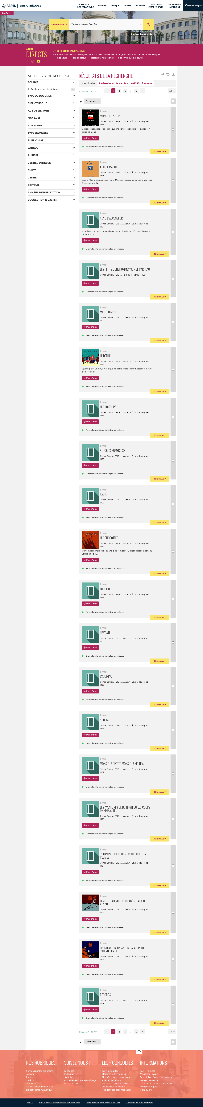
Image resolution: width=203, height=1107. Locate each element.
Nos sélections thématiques (116, 1077)
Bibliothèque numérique (39, 1090)
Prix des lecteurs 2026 (113, 1080)
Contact (151, 1071)
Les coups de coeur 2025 (115, 1083)
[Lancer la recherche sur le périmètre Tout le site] (148, 24)
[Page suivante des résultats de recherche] (142, 90)
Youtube (68, 1077)
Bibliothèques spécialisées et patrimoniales (59, 1102)
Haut (139, 1051)
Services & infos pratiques (39, 1071)
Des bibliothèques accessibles (156, 1077)
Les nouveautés (110, 1071)
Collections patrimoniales (39, 1086)
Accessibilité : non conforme (139, 1102)
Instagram (69, 1074)
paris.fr (30, 1102)
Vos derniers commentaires (116, 1090)
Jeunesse (31, 1083)
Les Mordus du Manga (114, 1086)
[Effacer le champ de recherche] (141, 24)
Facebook (69, 1071)
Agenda (30, 1074)
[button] (193, 5)
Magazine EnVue (149, 1074)
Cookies (144, 1083)
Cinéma (30, 1080)
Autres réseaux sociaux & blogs (80, 1080)
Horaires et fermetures (114, 1074)
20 (170, 91)
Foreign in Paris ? (149, 1080)
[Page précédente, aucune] (107, 90)
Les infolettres (71, 1083)
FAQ (142, 1071)
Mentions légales (149, 1086)
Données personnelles (162, 1083)
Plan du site (146, 1090)
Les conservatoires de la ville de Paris (103, 1102)
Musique (30, 1077)
